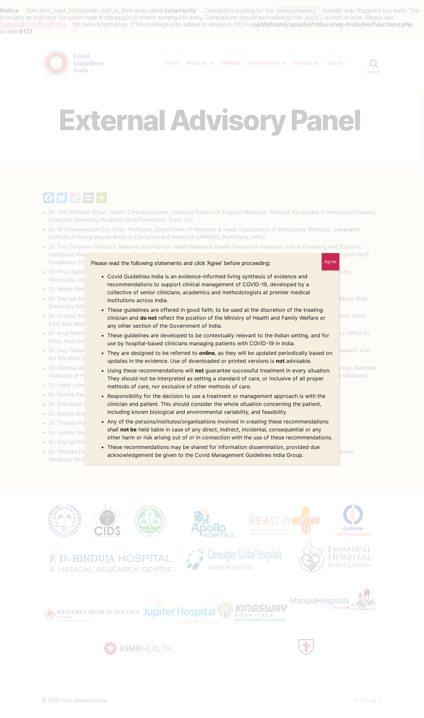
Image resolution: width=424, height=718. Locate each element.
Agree (330, 261)
